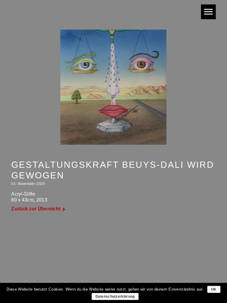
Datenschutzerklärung (115, 296)
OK (214, 289)
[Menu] (208, 11)
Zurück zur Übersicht (35, 208)
